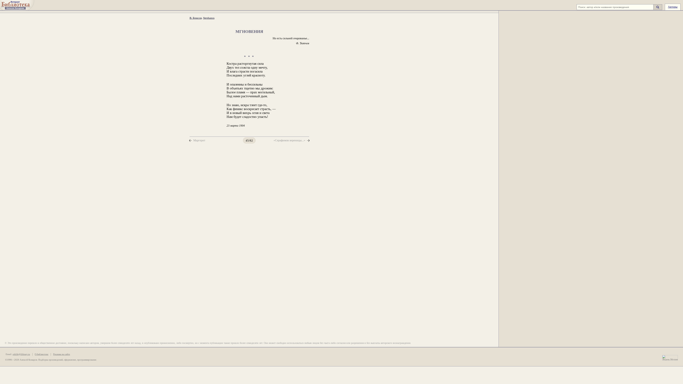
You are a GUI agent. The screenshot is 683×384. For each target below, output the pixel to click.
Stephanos (209, 17)
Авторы (672, 6)
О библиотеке (41, 354)
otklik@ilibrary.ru (21, 354)
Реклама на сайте (61, 354)
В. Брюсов (196, 17)
